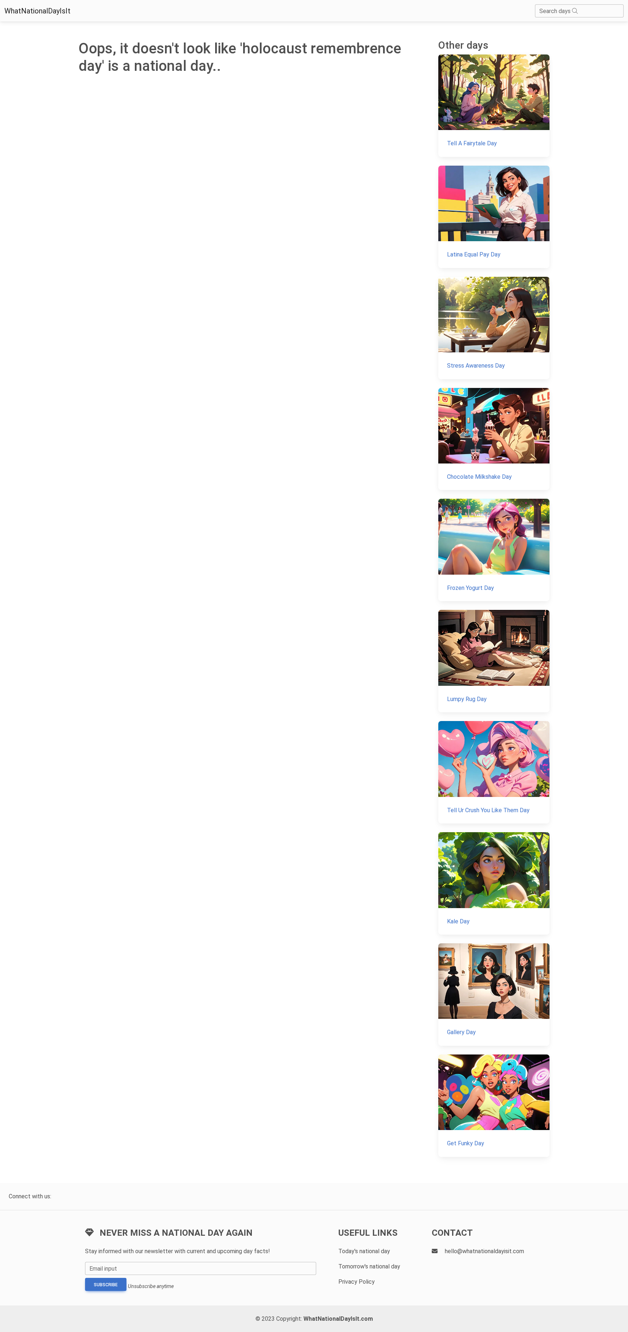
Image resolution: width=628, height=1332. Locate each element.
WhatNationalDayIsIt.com (338, 1318)
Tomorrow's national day (369, 1266)
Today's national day (364, 1251)
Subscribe (106, 1284)
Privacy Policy (356, 1281)
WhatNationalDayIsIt (37, 11)
